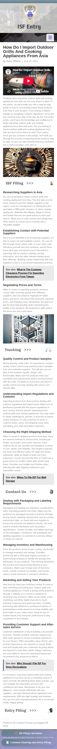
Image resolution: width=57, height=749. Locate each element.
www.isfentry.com (10, 737)
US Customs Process (23, 723)
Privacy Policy (48, 737)
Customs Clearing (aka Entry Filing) (28, 742)
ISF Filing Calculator (28, 733)
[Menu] (50, 37)
